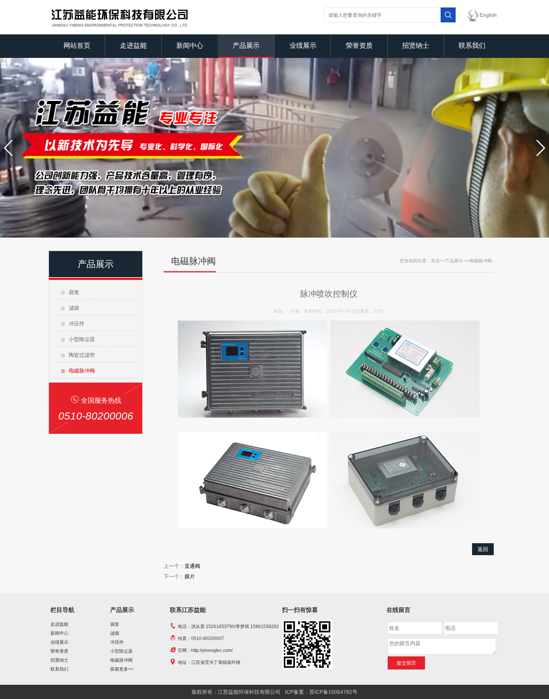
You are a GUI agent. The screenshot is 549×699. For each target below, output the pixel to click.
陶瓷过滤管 (82, 355)
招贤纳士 (415, 45)
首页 (435, 260)
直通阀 (192, 566)
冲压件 (76, 324)
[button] (9, 148)
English (488, 15)
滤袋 (74, 308)
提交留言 (406, 663)
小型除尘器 (82, 339)
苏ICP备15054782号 (333, 692)
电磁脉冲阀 (82, 371)
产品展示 (246, 45)
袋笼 (74, 292)
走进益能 (133, 45)
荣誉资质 (359, 45)
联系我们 (472, 45)
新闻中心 (189, 45)
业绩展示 (302, 45)
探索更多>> (121, 669)
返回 (483, 549)
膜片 (189, 576)
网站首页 (76, 45)
